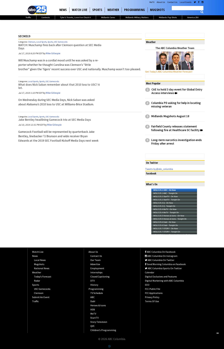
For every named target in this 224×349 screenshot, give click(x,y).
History (94, 284)
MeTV (151, 2)
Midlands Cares (108, 17)
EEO (147, 284)
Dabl (92, 301)
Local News (40, 260)
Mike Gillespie (53, 53)
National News (41, 268)
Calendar (149, 272)
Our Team (95, 260)
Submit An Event (41, 297)
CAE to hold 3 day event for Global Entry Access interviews (176, 91)
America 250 (192, 17)
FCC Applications (154, 293)
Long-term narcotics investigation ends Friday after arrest (176, 141)
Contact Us (172, 2)
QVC (92, 325)
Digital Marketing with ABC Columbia (164, 280)
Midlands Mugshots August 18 (170, 116)
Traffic (28, 17)
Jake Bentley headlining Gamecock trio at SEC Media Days (54, 119)
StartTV (94, 317)
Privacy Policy (152, 297)
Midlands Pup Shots (168, 17)
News (63, 10)
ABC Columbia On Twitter (160, 260)
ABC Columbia (38, 10)
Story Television (98, 321)
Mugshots (157, 10)
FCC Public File (152, 288)
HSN (92, 309)
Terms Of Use (152, 301)
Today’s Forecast (42, 276)
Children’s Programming (103, 330)
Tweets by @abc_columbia (159, 168)
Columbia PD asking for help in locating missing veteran (176, 104)
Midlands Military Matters (137, 17)
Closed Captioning (100, 276)
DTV (92, 280)
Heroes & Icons (98, 305)
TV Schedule (96, 293)
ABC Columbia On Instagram (162, 255)
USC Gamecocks (60, 42)
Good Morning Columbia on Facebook (166, 264)
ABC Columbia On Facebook (160, 251)
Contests (45, 17)
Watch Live (79, 10)
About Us (161, 2)
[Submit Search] (202, 12)
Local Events (186, 2)
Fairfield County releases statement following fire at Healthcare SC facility (175, 128)
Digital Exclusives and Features (161, 276)
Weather (113, 10)
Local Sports (41, 42)
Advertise (95, 264)
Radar (37, 280)
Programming (134, 10)
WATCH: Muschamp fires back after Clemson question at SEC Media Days (59, 46)
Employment (97, 268)
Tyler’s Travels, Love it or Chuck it (75, 17)
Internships (96, 272)
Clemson (31, 42)
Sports (97, 10)
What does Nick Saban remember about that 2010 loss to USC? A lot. (59, 86)
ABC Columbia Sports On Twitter (164, 268)
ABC (92, 297)
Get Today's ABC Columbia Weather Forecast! (168, 71)
